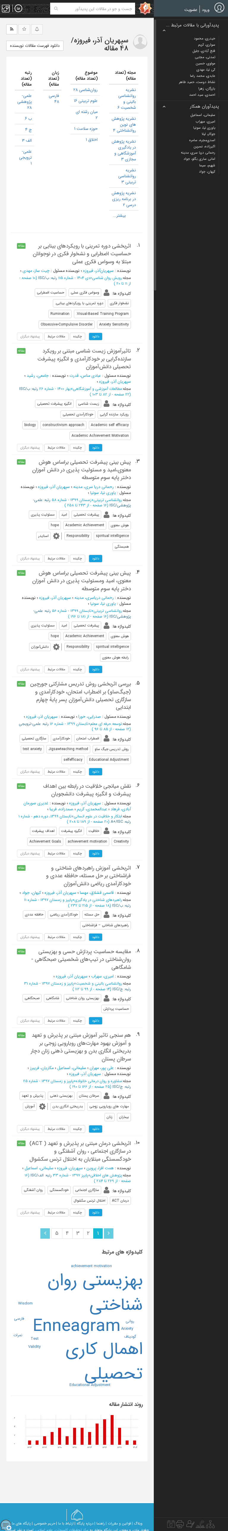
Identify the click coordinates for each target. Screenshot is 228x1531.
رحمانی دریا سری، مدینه (93, 487)
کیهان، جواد (31, 892)
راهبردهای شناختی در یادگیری (98, 900)
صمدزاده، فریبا (61, 809)
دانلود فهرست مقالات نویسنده (35, 45)
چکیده (77, 336)
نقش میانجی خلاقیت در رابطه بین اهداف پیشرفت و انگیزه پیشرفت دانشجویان (87, 790)
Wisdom (25, 1303)
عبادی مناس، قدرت (85, 375)
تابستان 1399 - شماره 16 (69, 724)
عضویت (190, 10)
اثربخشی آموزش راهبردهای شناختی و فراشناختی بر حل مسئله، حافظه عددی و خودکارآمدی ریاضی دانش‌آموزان (88, 876)
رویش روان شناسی (107, 278)
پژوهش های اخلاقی (106, 1175)
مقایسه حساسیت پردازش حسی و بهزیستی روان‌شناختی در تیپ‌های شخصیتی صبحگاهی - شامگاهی (81, 960)
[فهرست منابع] (210, 1525)
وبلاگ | (137, 1523)
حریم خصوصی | (43, 1523)
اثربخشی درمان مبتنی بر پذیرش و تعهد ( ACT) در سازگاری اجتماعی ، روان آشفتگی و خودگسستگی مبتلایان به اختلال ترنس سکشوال (80, 1151)
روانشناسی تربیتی (108, 500)
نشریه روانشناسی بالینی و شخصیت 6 (127, 99)
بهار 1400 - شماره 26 (55, 389)
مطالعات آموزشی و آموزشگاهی (97, 389)
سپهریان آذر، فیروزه (115, 381)
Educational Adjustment (89, 1385)
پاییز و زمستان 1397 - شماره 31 (49, 983)
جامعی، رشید (38, 375)
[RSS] (11, 29)
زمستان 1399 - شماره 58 (71, 500)
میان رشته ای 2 (87, 115)
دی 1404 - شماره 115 (74, 278)
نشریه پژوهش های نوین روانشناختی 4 (124, 124)
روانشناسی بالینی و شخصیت (99, 983)
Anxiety (127, 1329)
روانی (130, 1321)
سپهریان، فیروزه (70, 1168)
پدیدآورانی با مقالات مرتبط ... (192, 25)
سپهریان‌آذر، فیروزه (98, 270)
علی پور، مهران (102, 1068)
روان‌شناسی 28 (85, 90)
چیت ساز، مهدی (36, 270)
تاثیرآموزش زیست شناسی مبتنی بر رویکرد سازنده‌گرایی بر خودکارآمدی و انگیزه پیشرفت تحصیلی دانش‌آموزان (84, 359)
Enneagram (77, 1326)
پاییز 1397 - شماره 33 (70, 1175)
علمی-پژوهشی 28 (24, 102)
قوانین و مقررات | (118, 1523)
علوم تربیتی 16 (86, 101)
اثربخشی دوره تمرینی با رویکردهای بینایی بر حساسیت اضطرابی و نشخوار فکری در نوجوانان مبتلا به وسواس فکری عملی (82, 254)
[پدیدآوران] (189, 1525)
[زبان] (18, 8)
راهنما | (99, 1523)
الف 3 (27, 140)
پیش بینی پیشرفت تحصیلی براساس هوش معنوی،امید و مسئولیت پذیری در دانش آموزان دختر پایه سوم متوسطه (81, 470)
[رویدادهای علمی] (171, 1525)
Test (35, 1339)
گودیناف (130, 1337)
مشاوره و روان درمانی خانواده (99, 1081)
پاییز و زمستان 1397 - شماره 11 (48, 900)
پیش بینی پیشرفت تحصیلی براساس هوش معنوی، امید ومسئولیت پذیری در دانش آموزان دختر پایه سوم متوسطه (81, 581)
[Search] (56, 9)
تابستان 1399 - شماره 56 (71, 611)
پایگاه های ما (21, 1523)
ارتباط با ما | (65, 1523)
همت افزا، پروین (100, 1168)
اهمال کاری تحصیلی (104, 1362)
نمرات (17, 1335)
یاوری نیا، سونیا (103, 492)
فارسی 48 (54, 99)
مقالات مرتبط (56, 336)
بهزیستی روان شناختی (95, 1293)
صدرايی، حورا (89, 716)
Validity (34, 1347)
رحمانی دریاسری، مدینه (94, 597)
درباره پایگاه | (84, 1523)
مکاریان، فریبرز (42, 1068)
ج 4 (28, 129)
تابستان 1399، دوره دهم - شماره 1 (45, 816)
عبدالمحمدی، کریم (92, 809)
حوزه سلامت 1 (86, 128)
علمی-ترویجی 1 (25, 157)
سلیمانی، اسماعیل (71, 1068)
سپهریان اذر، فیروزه (42, 716)
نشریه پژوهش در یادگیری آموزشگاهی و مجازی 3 (124, 150)
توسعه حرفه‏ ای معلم (106, 724)
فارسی (19, 1318)
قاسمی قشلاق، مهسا (97, 892)
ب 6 (28, 118)
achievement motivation (91, 1266)
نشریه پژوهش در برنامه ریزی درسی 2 (124, 199)
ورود (206, 10)
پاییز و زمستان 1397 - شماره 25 (48, 1081)
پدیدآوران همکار (204, 106)
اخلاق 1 (92, 139)
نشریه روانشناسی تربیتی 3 (127, 176)
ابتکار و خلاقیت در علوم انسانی (98, 816)
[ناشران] (180, 1525)
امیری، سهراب (102, 976)
